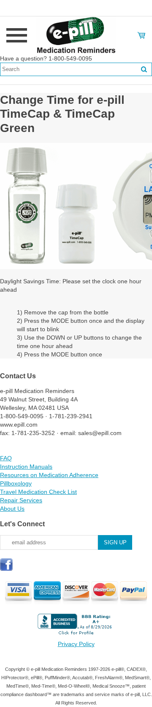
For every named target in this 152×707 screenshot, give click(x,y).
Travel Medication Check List (38, 491)
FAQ (6, 458)
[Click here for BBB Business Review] (76, 635)
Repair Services (21, 500)
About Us (12, 508)
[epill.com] (76, 35)
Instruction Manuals (26, 466)
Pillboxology (16, 483)
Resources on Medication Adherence (49, 475)
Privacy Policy (76, 644)
